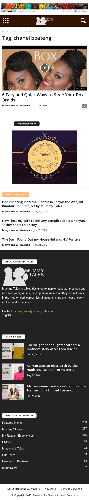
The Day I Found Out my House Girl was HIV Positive (41, 239)
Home (5, 31)
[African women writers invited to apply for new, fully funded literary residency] (13, 392)
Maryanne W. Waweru (16, 105)
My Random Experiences (18, 435)
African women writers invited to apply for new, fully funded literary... (56, 388)
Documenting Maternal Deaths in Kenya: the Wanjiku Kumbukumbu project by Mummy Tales (42, 204)
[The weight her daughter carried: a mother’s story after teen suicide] (13, 351)
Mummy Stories (12, 429)
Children (7, 442)
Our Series (9, 455)
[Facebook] (3, 315)
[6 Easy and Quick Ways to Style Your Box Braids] (44, 68)
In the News (9, 467)
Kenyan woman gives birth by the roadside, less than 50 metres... (52, 367)
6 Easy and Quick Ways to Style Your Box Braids (42, 97)
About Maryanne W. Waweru (23, 488)
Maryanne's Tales (13, 448)
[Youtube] (9, 315)
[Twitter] (6, 315)
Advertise (50, 488)
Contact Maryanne (71, 488)
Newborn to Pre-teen (15, 461)
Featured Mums (12, 422)
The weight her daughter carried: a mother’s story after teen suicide (53, 347)
